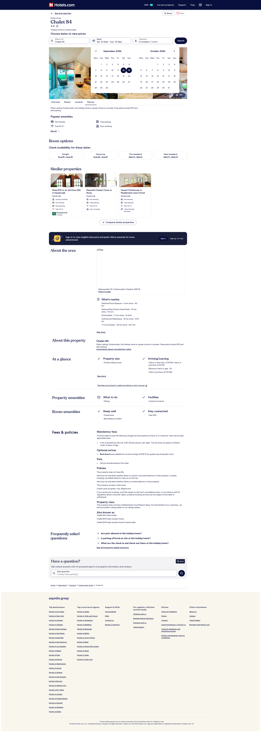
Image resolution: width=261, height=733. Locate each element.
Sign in (209, 5)
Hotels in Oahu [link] (83, 655)
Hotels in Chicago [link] (56, 620)
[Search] (181, 573)
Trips (192, 5)
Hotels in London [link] (55, 694)
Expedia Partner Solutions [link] (143, 618)
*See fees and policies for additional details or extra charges (121, 385)
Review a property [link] (112, 625)
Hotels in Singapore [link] (85, 620)
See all (54, 131)
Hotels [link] (53, 585)
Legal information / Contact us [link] (173, 625)
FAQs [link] (107, 616)
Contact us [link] (109, 620)
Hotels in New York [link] (56, 616)
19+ (181, 95)
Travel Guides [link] (194, 620)
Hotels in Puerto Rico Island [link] (88, 646)
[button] (101, 64)
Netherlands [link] (62, 585)
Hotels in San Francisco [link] (58, 642)
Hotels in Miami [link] (55, 651)
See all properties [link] (63, 13)
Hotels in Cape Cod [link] (84, 659)
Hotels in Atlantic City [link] (57, 686)
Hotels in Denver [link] (55, 659)
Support (182, 5)
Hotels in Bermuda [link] (84, 629)
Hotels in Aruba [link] (83, 612)
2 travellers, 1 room (148, 41)
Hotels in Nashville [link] (56, 638)
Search (180, 40)
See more (101, 332)
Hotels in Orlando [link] (56, 625)
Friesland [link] (72, 585)
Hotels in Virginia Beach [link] (58, 699)
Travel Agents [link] (138, 627)
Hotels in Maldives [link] (84, 625)
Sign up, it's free (176, 238)
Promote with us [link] (139, 623)
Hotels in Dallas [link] (55, 712)
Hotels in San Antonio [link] (57, 677)
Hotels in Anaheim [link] (56, 707)
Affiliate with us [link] (139, 614)
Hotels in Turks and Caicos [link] (87, 616)
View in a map (104, 291)
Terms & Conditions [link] (169, 612)
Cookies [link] (164, 620)
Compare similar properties (120, 222)
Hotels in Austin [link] (55, 668)
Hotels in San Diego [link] (57, 633)
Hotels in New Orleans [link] (58, 629)
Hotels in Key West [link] (56, 690)
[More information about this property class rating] (56, 26)
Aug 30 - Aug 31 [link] (100, 157)
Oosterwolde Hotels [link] (85, 585)
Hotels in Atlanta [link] (55, 672)
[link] (180, 13)
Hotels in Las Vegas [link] (56, 612)
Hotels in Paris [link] (54, 655)
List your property (165, 5)
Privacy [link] (164, 616)
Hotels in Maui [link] (82, 642)
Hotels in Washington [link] (57, 664)
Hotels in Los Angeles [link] (57, 646)
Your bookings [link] (110, 612)
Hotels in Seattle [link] (56, 703)
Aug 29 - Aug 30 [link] (65, 157)
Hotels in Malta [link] (83, 633)
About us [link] (193, 612)
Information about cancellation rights (113, 349)
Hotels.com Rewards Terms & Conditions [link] (173, 637)
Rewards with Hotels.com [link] (199, 625)
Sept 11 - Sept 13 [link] (171, 157)
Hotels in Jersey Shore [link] (86, 638)
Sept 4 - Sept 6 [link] (135, 157)
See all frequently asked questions (113, 547)
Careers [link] (192, 616)
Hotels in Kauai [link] (83, 651)
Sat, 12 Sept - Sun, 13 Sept (109, 41)
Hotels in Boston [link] (55, 681)
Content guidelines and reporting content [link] (170, 630)
